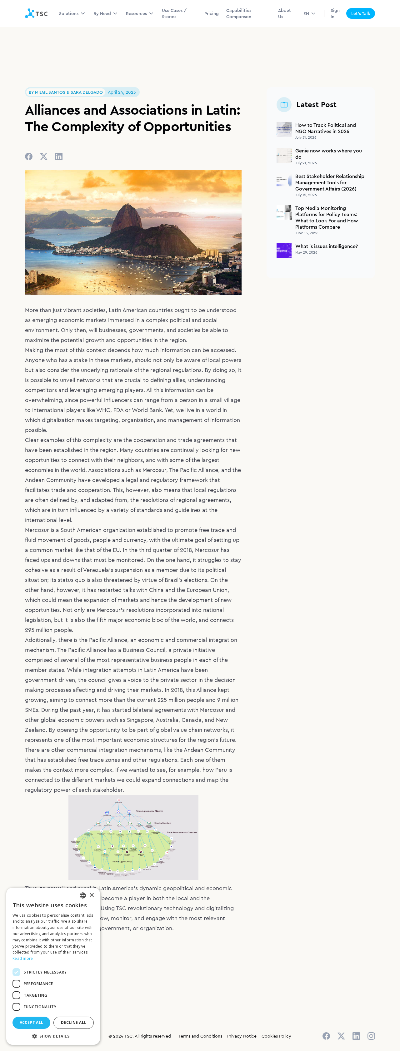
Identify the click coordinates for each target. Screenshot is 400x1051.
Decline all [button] (73, 1022)
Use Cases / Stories (174, 13)
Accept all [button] (31, 1022)
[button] (72, 13)
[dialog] (53, 966)
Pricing (211, 13)
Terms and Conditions (200, 1036)
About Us (284, 13)
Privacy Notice (242, 1036)
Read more (22, 958)
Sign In (335, 13)
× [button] (91, 895)
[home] (36, 13)
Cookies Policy (276, 1036)
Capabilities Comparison (238, 13)
